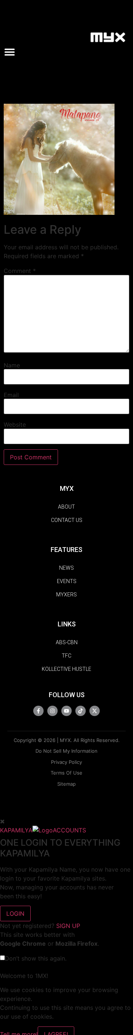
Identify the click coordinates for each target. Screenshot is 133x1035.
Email (11, 395)
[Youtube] (66, 711)
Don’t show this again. (35, 958)
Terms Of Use (66, 773)
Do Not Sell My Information (66, 751)
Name (12, 365)
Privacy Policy (66, 762)
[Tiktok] (80, 711)
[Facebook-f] (38, 711)
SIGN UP (68, 925)
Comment (20, 271)
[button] (12, 51)
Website (15, 424)
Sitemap (66, 784)
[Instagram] (52, 711)
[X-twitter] (94, 711)
